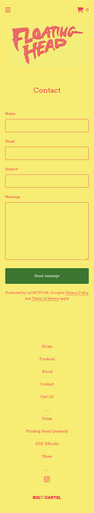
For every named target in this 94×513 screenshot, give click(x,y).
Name (10, 113)
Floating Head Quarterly (47, 431)
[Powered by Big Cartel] (47, 497)
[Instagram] (47, 479)
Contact (47, 384)
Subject (11, 169)
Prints (47, 418)
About (47, 371)
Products (47, 359)
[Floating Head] (47, 46)
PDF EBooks (47, 444)
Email (10, 141)
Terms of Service (45, 298)
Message (12, 197)
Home (47, 346)
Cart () (47, 396)
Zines (47, 456)
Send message (47, 276)
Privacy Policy (77, 293)
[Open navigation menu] (8, 10)
